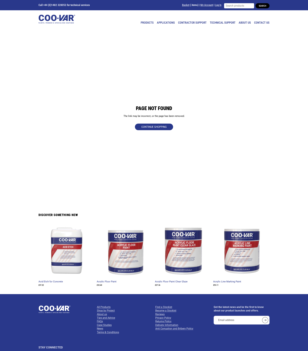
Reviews (160, 314)
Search (262, 5)
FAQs (100, 321)
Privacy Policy (163, 317)
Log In (218, 5)
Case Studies (104, 325)
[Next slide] (148, 250)
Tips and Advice (106, 317)
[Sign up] (265, 320)
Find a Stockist (163, 307)
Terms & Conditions (108, 332)
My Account (206, 5)
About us (102, 314)
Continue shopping (154, 126)
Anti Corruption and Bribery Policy (174, 328)
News (100, 328)
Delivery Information (166, 325)
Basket (185, 5)
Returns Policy (163, 321)
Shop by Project (106, 310)
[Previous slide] (101, 250)
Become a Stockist (165, 310)
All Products (104, 307)
